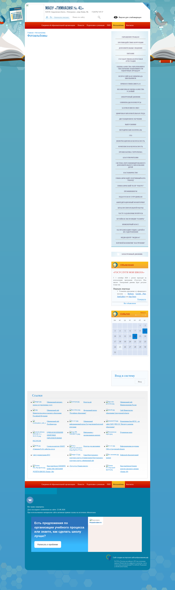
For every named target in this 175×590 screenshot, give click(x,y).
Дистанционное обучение (130, 119)
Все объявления (130, 303)
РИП (109, 25)
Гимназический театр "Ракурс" (130, 186)
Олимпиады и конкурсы (130, 102)
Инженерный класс (130, 224)
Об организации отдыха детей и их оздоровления (131, 231)
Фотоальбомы (40, 33)
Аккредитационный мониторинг (130, 202)
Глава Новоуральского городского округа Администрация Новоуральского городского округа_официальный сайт (86, 457)
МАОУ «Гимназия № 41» (64, 8)
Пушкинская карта (126, 432)
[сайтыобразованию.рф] (146, 6)
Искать (99, 17)
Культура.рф (87, 402)
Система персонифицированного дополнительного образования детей (130, 165)
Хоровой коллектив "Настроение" (130, 243)
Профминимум (130, 191)
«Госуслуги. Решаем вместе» (78, 466)
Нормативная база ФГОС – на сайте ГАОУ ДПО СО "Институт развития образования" (123, 424)
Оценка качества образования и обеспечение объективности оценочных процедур (131, 69)
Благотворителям (130, 158)
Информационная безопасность (130, 141)
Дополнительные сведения (130, 48)
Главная (30, 33)
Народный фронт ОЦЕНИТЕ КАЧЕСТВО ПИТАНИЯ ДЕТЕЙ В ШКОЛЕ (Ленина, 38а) (49, 469)
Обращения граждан (130, 37)
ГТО (130, 135)
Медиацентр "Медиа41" (130, 237)
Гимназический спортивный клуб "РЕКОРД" (130, 179)
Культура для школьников (92, 446)
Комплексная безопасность (130, 147)
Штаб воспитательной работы (130, 208)
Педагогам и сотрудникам (130, 197)
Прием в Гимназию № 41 (130, 84)
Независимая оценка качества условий (130, 90)
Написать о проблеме (47, 544)
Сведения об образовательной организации (58, 25)
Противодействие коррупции (130, 42)
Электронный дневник (130, 97)
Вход (140, 382)
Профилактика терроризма (130, 152)
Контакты (129, 25)
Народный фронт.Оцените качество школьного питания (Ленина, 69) (129, 469)
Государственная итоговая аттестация (131, 60)
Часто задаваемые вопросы (131, 213)
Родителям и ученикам (95, 25)
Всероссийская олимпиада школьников (131, 77)
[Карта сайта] (51, 17)
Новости (81, 25)
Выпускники (130, 124)
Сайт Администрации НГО (41, 455)
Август (143, 313)
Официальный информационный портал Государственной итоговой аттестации (86, 424)
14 (135, 336)
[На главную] (47, 17)
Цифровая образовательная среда (130, 113)
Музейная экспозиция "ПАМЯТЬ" (131, 219)
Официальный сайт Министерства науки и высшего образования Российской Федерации (47, 413)
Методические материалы (130, 130)
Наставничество (130, 173)
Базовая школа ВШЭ (130, 108)
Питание (130, 54)
